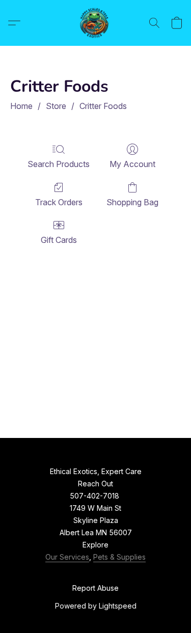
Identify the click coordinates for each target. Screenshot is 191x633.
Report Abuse (95, 588)
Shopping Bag (132, 202)
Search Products (59, 164)
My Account (132, 164)
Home (21, 106)
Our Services (67, 557)
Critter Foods (103, 106)
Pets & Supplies (119, 557)
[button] (96, 23)
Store (56, 106)
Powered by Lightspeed (96, 605)
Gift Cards (59, 240)
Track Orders (59, 202)
